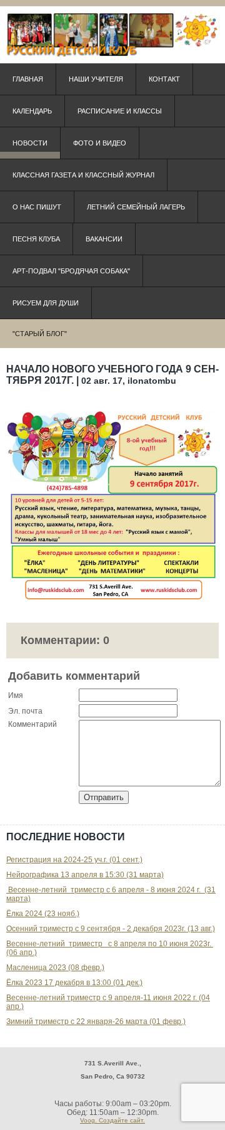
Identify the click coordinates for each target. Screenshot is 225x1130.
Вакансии (104, 239)
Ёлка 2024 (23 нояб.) (42, 913)
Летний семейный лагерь (136, 207)
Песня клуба (36, 239)
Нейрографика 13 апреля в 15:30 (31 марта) (85, 874)
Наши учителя (96, 79)
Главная (27, 79)
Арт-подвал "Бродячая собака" (71, 271)
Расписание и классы (120, 111)
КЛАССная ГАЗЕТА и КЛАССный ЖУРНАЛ (83, 175)
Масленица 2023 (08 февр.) (55, 967)
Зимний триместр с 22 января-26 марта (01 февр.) (96, 1021)
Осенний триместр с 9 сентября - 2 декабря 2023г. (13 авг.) (110, 928)
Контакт (164, 79)
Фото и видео (99, 143)
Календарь (32, 111)
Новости (30, 143)
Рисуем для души (45, 303)
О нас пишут (36, 207)
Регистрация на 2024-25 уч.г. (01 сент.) (74, 859)
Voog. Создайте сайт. (112, 1120)
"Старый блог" (39, 333)
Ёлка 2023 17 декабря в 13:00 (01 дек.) (74, 982)
